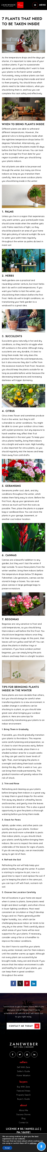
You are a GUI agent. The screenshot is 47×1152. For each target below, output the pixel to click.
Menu (42, 4)
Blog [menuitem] (24, 1118)
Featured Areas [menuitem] (23, 1090)
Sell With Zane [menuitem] (23, 1067)
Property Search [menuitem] (23, 1094)
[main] (23, 496)
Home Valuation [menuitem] (23, 1075)
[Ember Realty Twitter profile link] (20, 1054)
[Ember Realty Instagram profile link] (27, 1054)
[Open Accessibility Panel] (41, 1146)
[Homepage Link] (12, 4)
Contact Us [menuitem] (23, 1122)
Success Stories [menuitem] (23, 1114)
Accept (7, 1148)
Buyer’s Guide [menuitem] (23, 1099)
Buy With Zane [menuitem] (23, 1086)
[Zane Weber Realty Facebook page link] (13, 1054)
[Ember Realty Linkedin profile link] (34, 1054)
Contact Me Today (21, 1026)
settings (33, 1143)
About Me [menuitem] (23, 1110)
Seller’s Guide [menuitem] (23, 1071)
